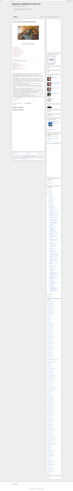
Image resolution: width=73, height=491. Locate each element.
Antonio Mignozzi (50, 313)
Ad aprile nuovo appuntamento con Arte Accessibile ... (53, 282)
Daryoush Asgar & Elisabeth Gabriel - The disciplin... (53, 278)
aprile (50, 201)
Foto (48, 364)
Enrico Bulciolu (49, 354)
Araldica (48, 315)
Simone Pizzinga (50, 454)
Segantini (48, 448)
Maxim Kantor (49, 408)
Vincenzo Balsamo (50, 468)
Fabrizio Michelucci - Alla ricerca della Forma (53, 223)
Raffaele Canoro (50, 434)
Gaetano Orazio (50, 371)
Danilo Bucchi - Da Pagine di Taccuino (53, 216)
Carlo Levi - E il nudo (52, 252)
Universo (53, 98)
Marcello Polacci (50, 394)
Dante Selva (49, 336)
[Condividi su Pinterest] (30, 103)
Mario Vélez (49, 401)
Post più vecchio (41, 153)
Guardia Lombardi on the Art (26, 4)
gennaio (50, 206)
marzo (50, 203)
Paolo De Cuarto (50, 424)
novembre (51, 196)
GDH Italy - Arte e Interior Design (52, 141)
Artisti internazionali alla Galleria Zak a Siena (53, 288)
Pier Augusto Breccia (50, 429)
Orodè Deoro (49, 420)
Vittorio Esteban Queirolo (53, 213)
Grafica (48, 380)
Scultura (48, 447)
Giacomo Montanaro (50, 375)
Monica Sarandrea (50, 413)
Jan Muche (49, 385)
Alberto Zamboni (50, 301)
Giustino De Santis (50, 378)
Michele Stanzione (50, 410)
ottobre (50, 197)
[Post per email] (24, 103)
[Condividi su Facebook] (29, 103)
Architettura (49, 317)
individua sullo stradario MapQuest (18, 53)
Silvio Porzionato (50, 452)
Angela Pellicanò (50, 310)
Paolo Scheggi (49, 427)
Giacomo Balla (49, 373)
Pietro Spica (49, 433)
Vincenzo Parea (50, 469)
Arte (16, 104)
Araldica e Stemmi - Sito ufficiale (52, 136)
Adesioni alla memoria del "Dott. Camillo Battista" (56, 83)
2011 (49, 194)
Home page (28, 153)
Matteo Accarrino (50, 406)
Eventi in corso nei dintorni (17, 56)
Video (48, 466)
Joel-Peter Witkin (50, 387)
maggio (50, 200)
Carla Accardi (49, 326)
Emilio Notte (49, 352)
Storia (48, 459)
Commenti (50, 183)
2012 (49, 193)
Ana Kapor (49, 306)
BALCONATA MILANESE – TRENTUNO (53, 291)
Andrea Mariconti (50, 308)
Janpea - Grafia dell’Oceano (51, 243)
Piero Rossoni (49, 431)
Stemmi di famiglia (51, 129)
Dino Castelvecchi (50, 343)
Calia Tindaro (49, 322)
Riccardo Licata (50, 436)
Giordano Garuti (52, 212)
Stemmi (48, 457)
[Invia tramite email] (26, 103)
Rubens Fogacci (50, 438)
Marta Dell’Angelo (50, 403)
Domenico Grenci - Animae (52, 225)
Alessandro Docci (50, 305)
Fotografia (49, 366)
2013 (49, 191)
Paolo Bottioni (49, 422)
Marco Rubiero (49, 396)
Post (49, 181)
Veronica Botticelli (50, 464)
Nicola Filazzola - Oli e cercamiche (55, 93)
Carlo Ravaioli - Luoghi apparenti (53, 261)
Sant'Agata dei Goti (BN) (51, 443)
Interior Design (49, 382)
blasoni (48, 320)
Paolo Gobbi (49, 426)
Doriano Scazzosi (50, 348)
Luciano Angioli (17, 67)
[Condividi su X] (28, 103)
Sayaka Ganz (49, 445)
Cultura (48, 331)
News (48, 415)
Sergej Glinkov (49, 450)
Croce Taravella (50, 329)
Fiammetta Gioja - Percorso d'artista (52, 251)
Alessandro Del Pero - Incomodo (53, 270)
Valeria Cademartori (50, 461)
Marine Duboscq (52, 286)
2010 (49, 293)
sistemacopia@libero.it (18, 69)
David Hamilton (49, 338)
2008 (49, 296)
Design (48, 340)
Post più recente (16, 153)
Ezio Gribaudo (49, 357)
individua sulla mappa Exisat (17, 52)
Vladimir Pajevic (50, 471)
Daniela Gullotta (50, 334)
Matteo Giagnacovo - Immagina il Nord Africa (53, 273)
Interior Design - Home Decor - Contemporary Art (53, 121)
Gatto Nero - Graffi (52, 235)
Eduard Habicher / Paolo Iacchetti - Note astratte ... (53, 240)
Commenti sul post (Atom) (30, 156)
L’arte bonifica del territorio (52, 208)
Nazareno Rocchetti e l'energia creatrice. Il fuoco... (53, 246)
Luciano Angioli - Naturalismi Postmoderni (52, 229)
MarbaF (48, 392)
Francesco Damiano (50, 368)
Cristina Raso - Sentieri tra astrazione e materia (53, 255)
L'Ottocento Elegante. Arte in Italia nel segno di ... (53, 220)
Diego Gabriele (49, 341)
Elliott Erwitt (49, 350)
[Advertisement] (28, 142)
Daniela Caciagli (50, 333)
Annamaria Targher (50, 312)
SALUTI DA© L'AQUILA (53, 231)
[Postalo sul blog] (27, 103)
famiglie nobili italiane (51, 361)
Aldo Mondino (49, 303)
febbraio (50, 204)
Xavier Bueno (49, 473)
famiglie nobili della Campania (52, 359)
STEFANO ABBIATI (50, 455)
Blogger (42, 488)
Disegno (48, 345)
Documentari (49, 347)
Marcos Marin (51, 280)
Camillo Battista (54, 77)
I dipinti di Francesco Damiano (52, 268)
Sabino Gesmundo (50, 440)
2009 (49, 294)
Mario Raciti (49, 399)
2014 (49, 190)
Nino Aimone (49, 417)
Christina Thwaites (50, 327)
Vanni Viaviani (49, 462)
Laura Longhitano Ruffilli (51, 389)
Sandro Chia (49, 441)
